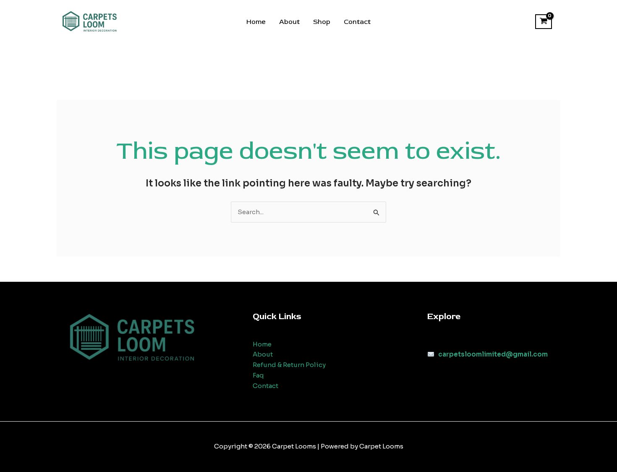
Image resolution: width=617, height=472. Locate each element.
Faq (258, 375)
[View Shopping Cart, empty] (543, 21)
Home (256, 22)
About (289, 22)
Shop (321, 22)
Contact (357, 22)
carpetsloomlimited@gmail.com (493, 354)
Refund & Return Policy (289, 365)
